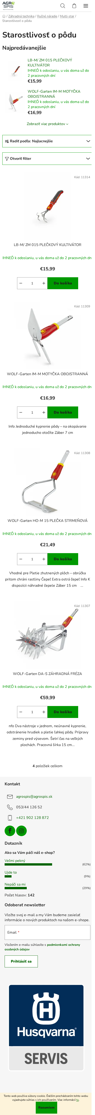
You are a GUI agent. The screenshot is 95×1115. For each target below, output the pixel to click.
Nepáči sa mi (15, 884)
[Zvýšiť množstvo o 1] (43, 283)
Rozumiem (46, 1107)
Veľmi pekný (15, 860)
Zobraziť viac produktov (46, 123)
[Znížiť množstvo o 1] (20, 283)
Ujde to (11, 872)
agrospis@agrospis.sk (34, 796)
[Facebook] (10, 831)
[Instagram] (21, 831)
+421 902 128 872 (32, 817)
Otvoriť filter (20, 158)
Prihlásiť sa (21, 961)
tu (77, 1100)
